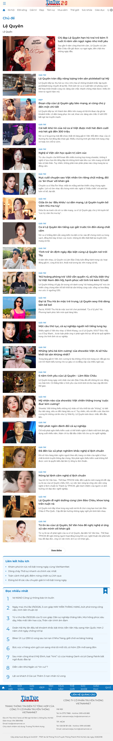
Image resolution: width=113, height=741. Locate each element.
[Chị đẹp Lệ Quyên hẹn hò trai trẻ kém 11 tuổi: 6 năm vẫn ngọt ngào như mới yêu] (29, 53)
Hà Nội (60, 709)
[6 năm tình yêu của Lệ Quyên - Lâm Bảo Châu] (19, 382)
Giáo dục (100, 10)
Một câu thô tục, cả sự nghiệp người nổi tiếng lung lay (73, 326)
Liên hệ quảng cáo (83, 694)
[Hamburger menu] (4, 3)
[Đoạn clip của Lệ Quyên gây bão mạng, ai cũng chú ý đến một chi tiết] (19, 109)
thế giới (24, 575)
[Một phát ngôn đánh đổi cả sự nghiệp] (19, 432)
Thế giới (74, 10)
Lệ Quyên (13, 26)
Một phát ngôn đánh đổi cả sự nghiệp (62, 426)
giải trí (42, 580)
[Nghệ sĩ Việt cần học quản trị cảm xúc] (19, 159)
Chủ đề (9, 18)
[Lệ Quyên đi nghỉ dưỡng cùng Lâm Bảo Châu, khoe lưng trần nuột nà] (19, 507)
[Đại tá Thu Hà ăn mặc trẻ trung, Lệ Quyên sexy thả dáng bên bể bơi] (19, 308)
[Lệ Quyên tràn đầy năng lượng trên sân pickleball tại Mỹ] (19, 85)
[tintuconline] (4, 10)
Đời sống (22, 10)
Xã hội (11, 10)
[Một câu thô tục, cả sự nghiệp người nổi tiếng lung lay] (19, 332)
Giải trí (33, 10)
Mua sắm (63, 10)
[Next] (111, 10)
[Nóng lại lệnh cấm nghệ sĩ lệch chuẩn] (19, 482)
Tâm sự (51, 10)
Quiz (108, 687)
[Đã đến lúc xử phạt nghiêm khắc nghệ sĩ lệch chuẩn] (19, 457)
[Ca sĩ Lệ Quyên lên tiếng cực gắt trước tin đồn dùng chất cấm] (19, 233)
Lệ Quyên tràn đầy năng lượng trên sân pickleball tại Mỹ (74, 78)
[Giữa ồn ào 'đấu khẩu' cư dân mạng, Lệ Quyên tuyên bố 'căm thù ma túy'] (19, 209)
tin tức (24, 566)
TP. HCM (61, 721)
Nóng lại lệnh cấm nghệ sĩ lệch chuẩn (62, 475)
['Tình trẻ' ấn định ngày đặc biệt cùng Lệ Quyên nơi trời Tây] (19, 258)
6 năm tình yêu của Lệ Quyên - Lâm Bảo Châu (68, 375)
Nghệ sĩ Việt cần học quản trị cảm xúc (63, 152)
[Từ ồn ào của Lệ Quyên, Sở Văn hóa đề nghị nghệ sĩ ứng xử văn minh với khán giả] (19, 531)
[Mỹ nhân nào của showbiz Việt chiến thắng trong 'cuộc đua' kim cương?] (19, 407)
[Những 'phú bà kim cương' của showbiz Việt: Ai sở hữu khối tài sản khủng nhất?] (19, 357)
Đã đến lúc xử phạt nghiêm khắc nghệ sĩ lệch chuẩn (71, 450)
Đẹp (41, 10)
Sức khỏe (87, 10)
